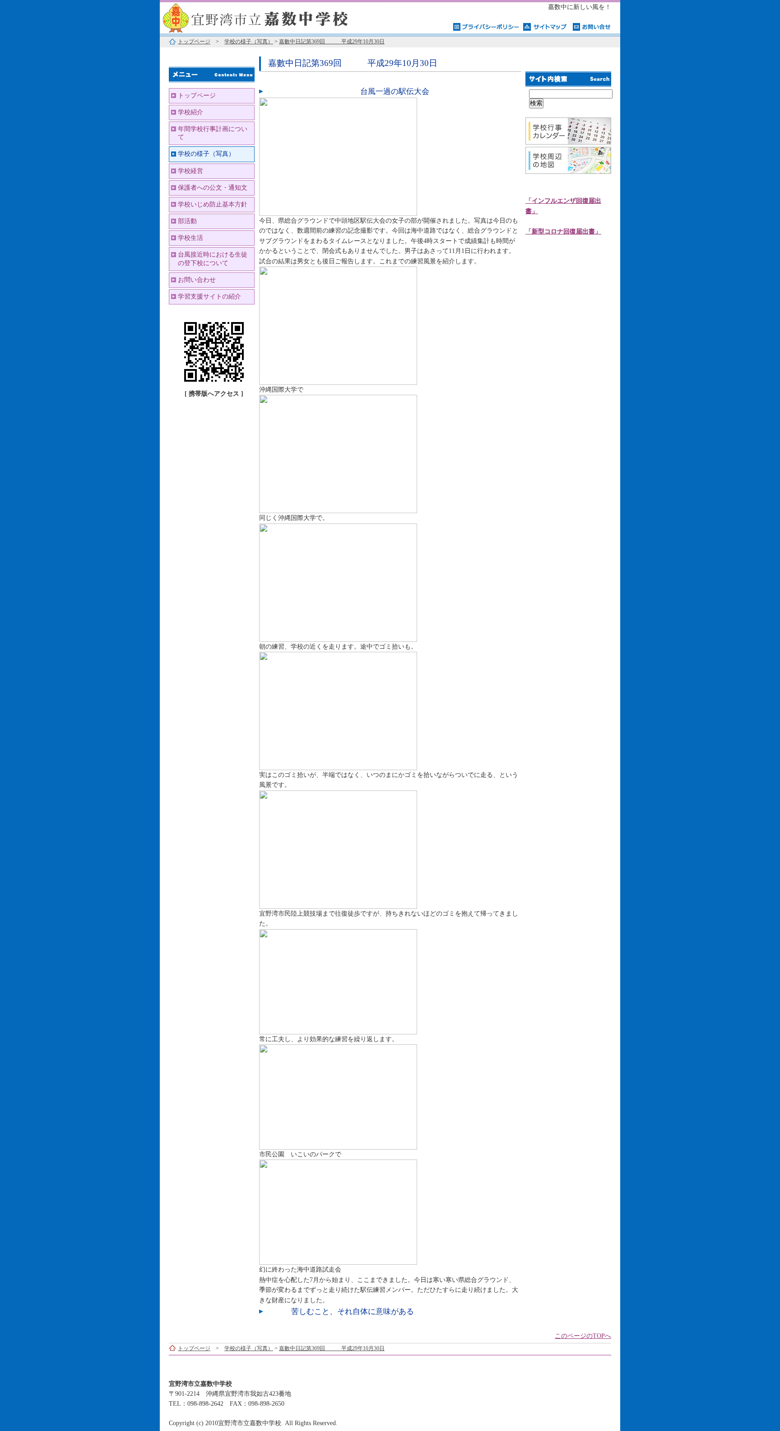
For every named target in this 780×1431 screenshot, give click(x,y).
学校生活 (190, 237)
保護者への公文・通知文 (212, 187)
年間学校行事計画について (212, 133)
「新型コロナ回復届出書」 (563, 231)
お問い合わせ (197, 279)
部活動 (187, 221)
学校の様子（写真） (248, 41)
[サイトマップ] (545, 26)
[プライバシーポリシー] (486, 26)
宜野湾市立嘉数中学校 (272, 17)
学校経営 (190, 171)
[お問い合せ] (592, 26)
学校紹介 (190, 112)
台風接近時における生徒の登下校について (212, 258)
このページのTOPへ (583, 1336)
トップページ (194, 41)
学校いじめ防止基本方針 (212, 204)
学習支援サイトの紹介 (209, 296)
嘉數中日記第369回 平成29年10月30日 (332, 41)
